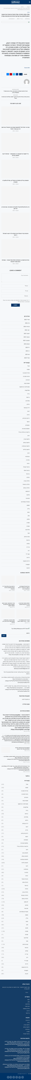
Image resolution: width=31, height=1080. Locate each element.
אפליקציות (14, 807)
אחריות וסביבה (14, 791)
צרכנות (14, 947)
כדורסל (14, 885)
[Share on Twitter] (14, 74)
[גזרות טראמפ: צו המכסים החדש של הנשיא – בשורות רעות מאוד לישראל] (15, 248)
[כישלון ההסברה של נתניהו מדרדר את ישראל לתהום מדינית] (23, 596)
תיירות (14, 964)
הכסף (14, 836)
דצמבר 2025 (27, 333)
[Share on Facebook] (17, 74)
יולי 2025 (28, 347)
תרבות (14, 973)
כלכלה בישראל (14, 895)
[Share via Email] (7, 74)
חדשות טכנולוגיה (14, 859)
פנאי (14, 941)
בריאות (14, 813)
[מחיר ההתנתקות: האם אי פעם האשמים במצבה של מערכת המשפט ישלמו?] (8, 596)
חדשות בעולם (14, 856)
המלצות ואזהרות (14, 843)
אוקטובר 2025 (26, 340)
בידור (14, 810)
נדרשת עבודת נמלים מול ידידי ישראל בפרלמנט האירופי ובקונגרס (8, 587)
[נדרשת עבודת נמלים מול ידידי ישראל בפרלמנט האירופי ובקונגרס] (8, 580)
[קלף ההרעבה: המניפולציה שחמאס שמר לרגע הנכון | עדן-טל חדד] (8, 613)
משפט (14, 915)
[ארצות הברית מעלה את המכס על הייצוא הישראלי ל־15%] (15, 222)
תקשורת (14, 970)
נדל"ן (14, 918)
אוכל (14, 784)
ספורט (14, 931)
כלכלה (22, 6)
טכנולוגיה (14, 869)
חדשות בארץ (14, 853)
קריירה (14, 954)
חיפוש (28, 633)
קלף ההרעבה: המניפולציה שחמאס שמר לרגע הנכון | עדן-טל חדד (8, 621)
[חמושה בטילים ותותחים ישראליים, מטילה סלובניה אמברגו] (15, 169)
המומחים (14, 840)
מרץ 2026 (27, 323)
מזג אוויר (14, 908)
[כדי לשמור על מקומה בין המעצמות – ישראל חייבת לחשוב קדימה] (15, 142)
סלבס (14, 928)
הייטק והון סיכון (14, 833)
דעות (14, 826)
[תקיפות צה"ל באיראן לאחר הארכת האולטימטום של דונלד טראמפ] (5, 750)
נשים (14, 921)
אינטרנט (14, 797)
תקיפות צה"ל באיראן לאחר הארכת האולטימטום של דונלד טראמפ (22, 748)
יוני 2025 (28, 351)
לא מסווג (14, 902)
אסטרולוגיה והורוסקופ (14, 804)
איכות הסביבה (14, 794)
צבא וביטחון (14, 944)
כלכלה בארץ (14, 892)
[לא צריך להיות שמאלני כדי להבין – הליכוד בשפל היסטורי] (23, 613)
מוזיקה (14, 905)
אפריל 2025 (27, 358)
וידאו (14, 849)
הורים (14, 830)
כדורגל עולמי (14, 882)
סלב (14, 924)
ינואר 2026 (27, 330)
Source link (27, 67)
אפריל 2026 (27, 319)
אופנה (14, 787)
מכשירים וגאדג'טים (14, 911)
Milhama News (13, 1073)
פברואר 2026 (27, 326)
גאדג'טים (14, 817)
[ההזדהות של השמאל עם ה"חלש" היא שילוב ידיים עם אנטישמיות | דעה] (23, 580)
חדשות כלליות (14, 862)
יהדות (14, 875)
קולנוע (14, 951)
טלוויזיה (14, 872)
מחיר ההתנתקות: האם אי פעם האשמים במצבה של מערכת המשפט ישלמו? (8, 604)
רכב (14, 957)
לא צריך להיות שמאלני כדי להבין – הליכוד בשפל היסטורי (23, 620)
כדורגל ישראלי (14, 879)
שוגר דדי (14, 960)
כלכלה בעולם (14, 898)
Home (28, 6)
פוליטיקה (14, 937)
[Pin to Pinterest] (11, 74)
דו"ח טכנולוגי (14, 823)
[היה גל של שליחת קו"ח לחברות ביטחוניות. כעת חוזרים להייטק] (15, 195)
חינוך (14, 866)
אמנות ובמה (14, 800)
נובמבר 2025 (27, 337)
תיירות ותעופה (14, 967)
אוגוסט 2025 (27, 344)
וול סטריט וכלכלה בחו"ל (14, 846)
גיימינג (14, 820)
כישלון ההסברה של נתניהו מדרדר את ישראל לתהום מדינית (24, 604)
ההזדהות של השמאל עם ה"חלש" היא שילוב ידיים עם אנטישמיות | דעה (24, 587)
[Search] (1, 2)
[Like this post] (20, 74)
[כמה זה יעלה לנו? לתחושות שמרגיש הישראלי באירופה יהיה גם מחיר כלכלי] (15, 115)
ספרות (14, 934)
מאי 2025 (27, 354)
